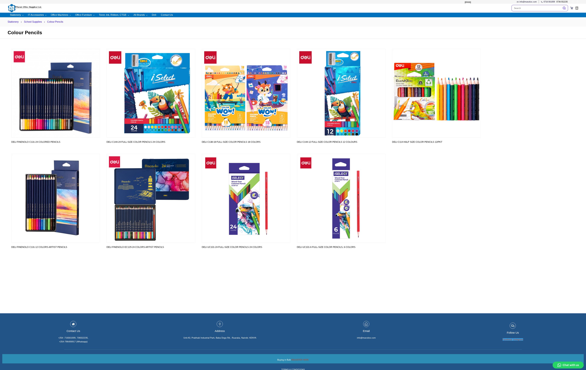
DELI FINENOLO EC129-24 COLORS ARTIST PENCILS (135, 247)
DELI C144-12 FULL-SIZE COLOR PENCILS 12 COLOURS (327, 142)
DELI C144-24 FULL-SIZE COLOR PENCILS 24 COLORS (136, 142)
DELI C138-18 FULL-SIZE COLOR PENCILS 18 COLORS (231, 142)
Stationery (13, 21)
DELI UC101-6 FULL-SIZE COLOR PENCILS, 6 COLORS (326, 247)
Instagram (518, 339)
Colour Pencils (55, 21)
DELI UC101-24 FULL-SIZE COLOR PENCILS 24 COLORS (232, 247)
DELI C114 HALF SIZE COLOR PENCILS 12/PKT (417, 142)
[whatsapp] (573, 2)
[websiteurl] (577, 2)
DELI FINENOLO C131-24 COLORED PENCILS (35, 142)
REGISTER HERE (300, 360)
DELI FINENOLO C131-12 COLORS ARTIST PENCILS (39, 247)
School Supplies (33, 21)
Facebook (507, 339)
